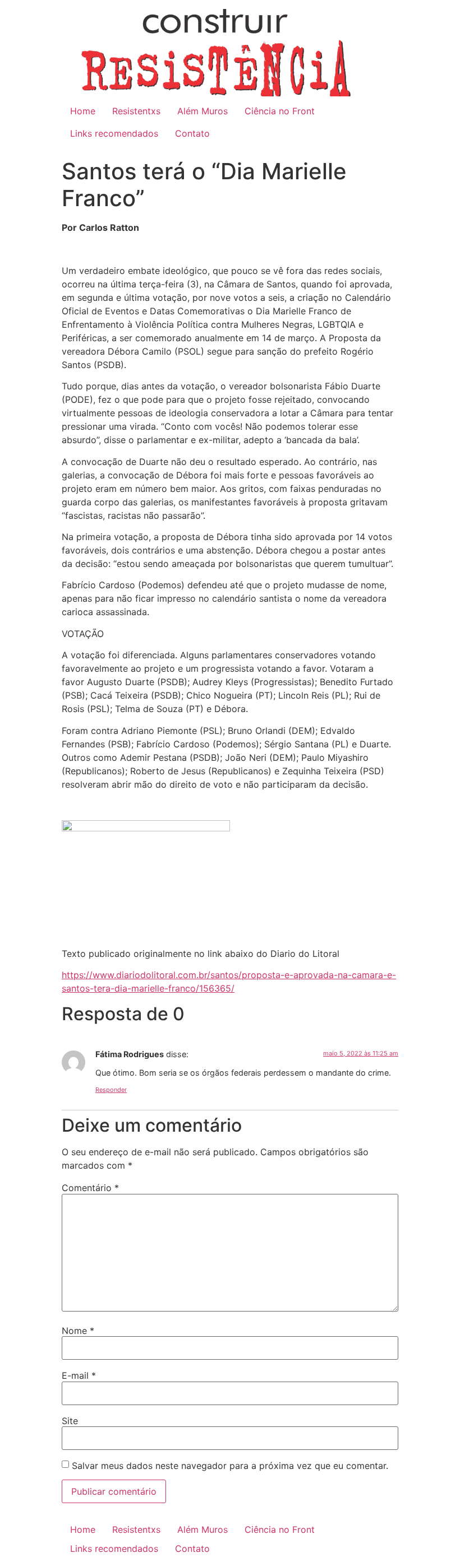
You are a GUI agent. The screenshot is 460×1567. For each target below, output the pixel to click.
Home (82, 111)
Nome (78, 1330)
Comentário (90, 1187)
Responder (111, 1090)
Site (70, 1420)
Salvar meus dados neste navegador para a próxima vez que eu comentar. (230, 1465)
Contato (192, 133)
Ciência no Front (280, 111)
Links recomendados (114, 133)
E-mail (79, 1375)
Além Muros (202, 111)
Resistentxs (136, 111)
